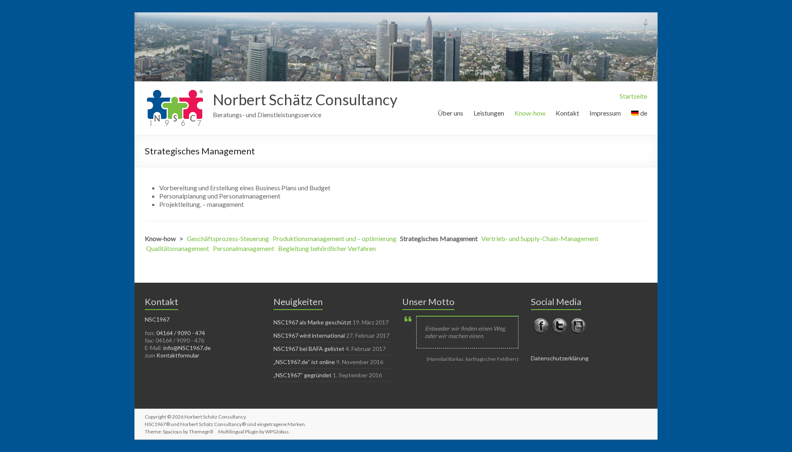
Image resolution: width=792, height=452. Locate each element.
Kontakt (567, 113)
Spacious (172, 431)
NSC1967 (157, 319)
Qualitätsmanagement (177, 248)
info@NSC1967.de (187, 347)
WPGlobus (277, 431)
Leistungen (489, 113)
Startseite (633, 96)
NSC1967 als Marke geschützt (312, 322)
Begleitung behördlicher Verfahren (327, 248)
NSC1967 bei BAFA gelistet (308, 348)
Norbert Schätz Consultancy (305, 99)
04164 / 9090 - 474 (180, 332)
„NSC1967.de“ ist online (304, 361)
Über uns (450, 113)
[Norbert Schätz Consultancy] (175, 92)
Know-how (529, 113)
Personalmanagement (243, 248)
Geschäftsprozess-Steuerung (228, 238)
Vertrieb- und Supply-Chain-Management (540, 238)
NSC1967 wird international (309, 335)
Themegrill (201, 431)
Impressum (605, 113)
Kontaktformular (177, 355)
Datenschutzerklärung (560, 358)
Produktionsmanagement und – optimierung (334, 238)
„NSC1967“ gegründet (302, 375)
